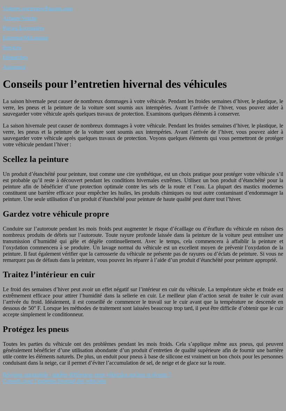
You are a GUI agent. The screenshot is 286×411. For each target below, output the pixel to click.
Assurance (14, 67)
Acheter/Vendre (20, 18)
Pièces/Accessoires (23, 28)
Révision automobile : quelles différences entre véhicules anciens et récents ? (87, 375)
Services (12, 48)
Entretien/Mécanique (25, 38)
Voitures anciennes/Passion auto (38, 8)
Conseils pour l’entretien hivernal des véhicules (54, 381)
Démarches (15, 57)
